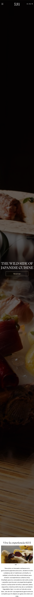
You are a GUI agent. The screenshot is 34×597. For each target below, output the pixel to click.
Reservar (17, 274)
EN (30, 4)
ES (27, 4)
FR (32, 4)
